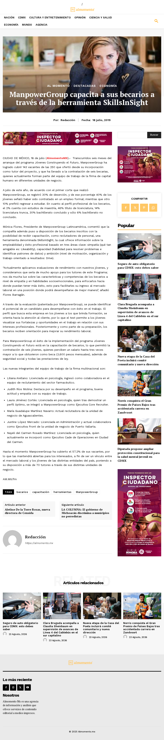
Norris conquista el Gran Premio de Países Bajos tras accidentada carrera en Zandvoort (136, 406)
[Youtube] (28, 687)
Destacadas (85, 85)
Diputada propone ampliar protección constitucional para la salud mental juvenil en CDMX (139, 455)
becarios (22, 492)
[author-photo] (5, 634)
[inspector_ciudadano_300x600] (139, 555)
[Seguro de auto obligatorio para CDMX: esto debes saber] (139, 246)
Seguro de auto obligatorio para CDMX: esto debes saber (138, 266)
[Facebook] (126, 208)
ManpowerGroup (87, 492)
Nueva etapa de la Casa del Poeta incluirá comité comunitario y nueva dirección (138, 360)
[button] (143, 21)
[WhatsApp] (153, 208)
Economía (108, 85)
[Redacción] (12, 539)
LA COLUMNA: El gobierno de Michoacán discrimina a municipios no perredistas (85, 513)
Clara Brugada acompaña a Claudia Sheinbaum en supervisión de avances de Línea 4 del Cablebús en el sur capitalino (138, 312)
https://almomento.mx (39, 543)
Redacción (68, 120)
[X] (135, 208)
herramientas (62, 492)
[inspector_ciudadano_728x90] (57, 144)
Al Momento (58, 85)
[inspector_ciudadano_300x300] (139, 181)
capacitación (40, 492)
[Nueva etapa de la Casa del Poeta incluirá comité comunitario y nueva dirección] (139, 339)
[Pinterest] (144, 208)
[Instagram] (13, 687)
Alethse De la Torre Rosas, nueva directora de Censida (27, 511)
